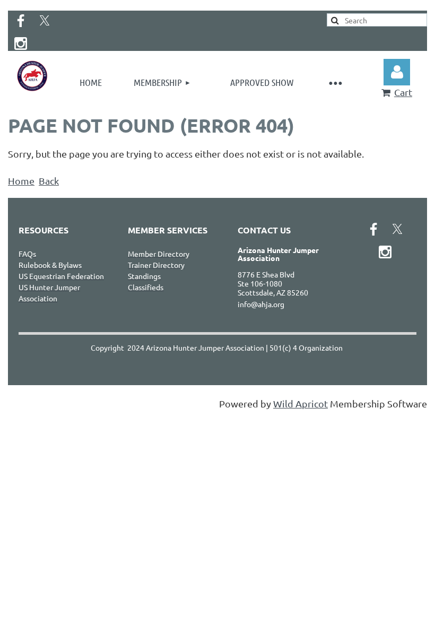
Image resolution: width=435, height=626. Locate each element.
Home (21, 180)
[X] (44, 20)
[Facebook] (20, 20)
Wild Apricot (300, 403)
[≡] (335, 82)
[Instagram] (20, 43)
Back (49, 180)
